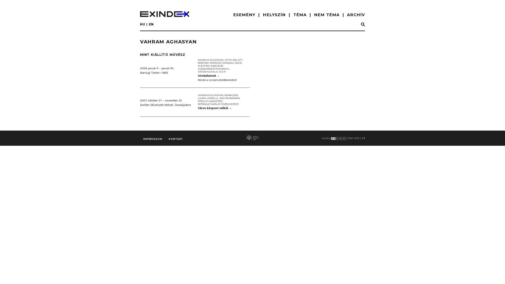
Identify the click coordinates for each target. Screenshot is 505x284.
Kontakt (176, 138)
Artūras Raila (208, 71)
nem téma (326, 14)
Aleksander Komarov (213, 68)
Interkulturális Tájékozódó (218, 104)
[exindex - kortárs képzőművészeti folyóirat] (164, 14)
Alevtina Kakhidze (211, 65)
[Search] (363, 24)
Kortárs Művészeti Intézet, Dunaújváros (165, 105)
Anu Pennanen (229, 98)
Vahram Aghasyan (211, 59)
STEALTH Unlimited (210, 101)
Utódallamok (209, 76)
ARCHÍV (356, 14)
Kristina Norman (210, 62)
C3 (363, 138)
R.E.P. (222, 71)
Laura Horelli (208, 98)
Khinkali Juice (232, 62)
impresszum (152, 138)
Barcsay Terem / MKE (154, 73)
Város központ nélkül (215, 108)
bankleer (231, 95)
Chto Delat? (233, 59)
